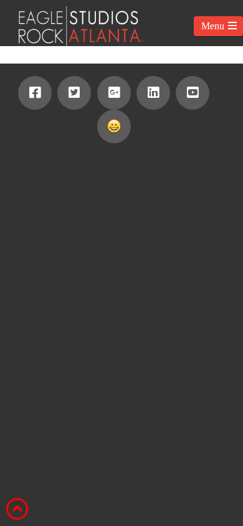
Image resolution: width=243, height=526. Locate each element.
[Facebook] (35, 93)
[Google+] (114, 93)
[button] (218, 26)
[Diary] (114, 126)
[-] (71, 26)
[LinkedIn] (153, 93)
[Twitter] (74, 93)
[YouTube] (192, 93)
